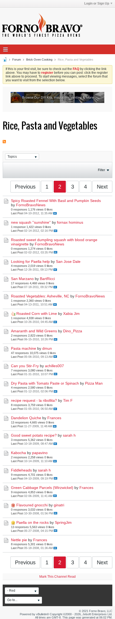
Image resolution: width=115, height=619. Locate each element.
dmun (47, 348)
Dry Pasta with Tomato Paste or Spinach (45, 383)
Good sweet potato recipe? (34, 435)
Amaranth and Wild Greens (34, 331)
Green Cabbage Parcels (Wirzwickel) (42, 487)
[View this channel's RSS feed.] (4, 139)
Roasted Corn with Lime (36, 313)
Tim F (68, 400)
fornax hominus (70, 222)
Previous (25, 187)
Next (102, 187)
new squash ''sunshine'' (31, 222)
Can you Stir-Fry (25, 366)
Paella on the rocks (32, 522)
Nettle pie (19, 540)
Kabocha (18, 453)
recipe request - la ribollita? (34, 400)
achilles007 (54, 366)
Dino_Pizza (72, 331)
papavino (40, 453)
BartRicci (47, 279)
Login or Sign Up (96, 3)
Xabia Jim (71, 313)
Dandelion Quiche (26, 418)
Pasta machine (23, 348)
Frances (54, 418)
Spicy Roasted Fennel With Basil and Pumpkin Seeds (56, 200)
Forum (16, 59)
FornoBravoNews (30, 205)
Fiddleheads (21, 470)
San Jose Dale (68, 261)
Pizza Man (94, 383)
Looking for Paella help (30, 261)
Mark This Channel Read (57, 577)
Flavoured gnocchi (32, 505)
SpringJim (63, 522)
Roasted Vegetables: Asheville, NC (40, 296)
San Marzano (22, 279)
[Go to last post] (55, 213)
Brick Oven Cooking (39, 59)
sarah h (69, 435)
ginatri (59, 505)
